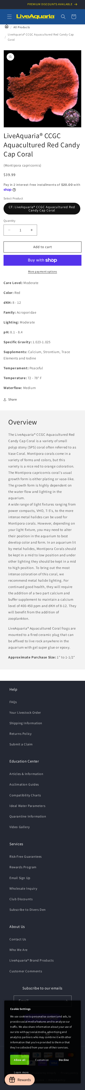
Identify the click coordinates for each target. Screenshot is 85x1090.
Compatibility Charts (25, 795)
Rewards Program (23, 867)
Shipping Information (25, 723)
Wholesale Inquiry (23, 888)
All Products (21, 27)
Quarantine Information (27, 816)
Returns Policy (20, 734)
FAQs (13, 702)
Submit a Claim (21, 744)
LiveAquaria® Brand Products (31, 960)
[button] (9, 17)
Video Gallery (19, 827)
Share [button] (12, 399)
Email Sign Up (19, 878)
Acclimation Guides (24, 784)
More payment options (42, 271)
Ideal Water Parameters (27, 806)
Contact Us (17, 939)
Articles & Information (26, 774)
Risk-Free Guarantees (25, 856)
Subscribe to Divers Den (27, 909)
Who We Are (18, 950)
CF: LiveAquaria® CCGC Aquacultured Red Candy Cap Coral (42, 208)
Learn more (21, 1072)
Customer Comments (25, 971)
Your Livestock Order (25, 712)
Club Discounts (21, 899)
